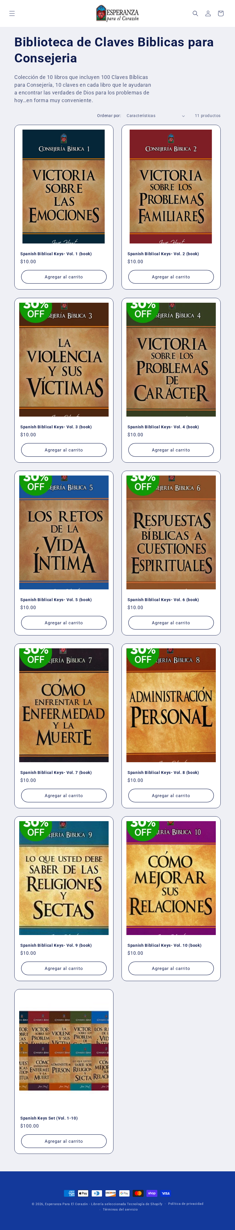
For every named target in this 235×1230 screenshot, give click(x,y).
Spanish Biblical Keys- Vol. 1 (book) (56, 253)
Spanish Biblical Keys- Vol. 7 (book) (56, 772)
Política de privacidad (185, 1204)
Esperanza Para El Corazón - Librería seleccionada (85, 1204)
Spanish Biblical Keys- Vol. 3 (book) (56, 427)
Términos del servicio (120, 1209)
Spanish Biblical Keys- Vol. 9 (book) (56, 945)
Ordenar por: (109, 115)
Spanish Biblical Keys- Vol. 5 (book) (56, 599)
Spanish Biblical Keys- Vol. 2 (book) (163, 253)
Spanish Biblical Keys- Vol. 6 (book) (163, 599)
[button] (12, 13)
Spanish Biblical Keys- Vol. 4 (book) (163, 427)
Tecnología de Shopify (144, 1204)
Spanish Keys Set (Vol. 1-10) (49, 1118)
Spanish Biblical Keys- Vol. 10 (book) (164, 945)
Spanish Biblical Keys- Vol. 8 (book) (163, 772)
